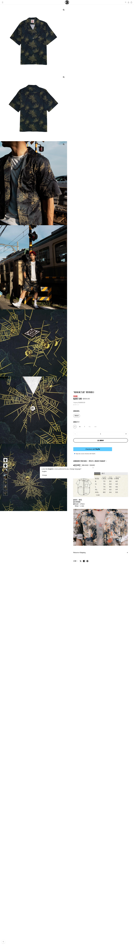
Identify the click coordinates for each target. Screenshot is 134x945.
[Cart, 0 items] (131, 2)
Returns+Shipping (79, 552)
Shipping (75, 402)
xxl (95, 426)
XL (89, 426)
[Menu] (2, 2)
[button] (126, 434)
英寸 (103, 473)
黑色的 (77, 415)
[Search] (125, 2)
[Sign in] (128, 2)
